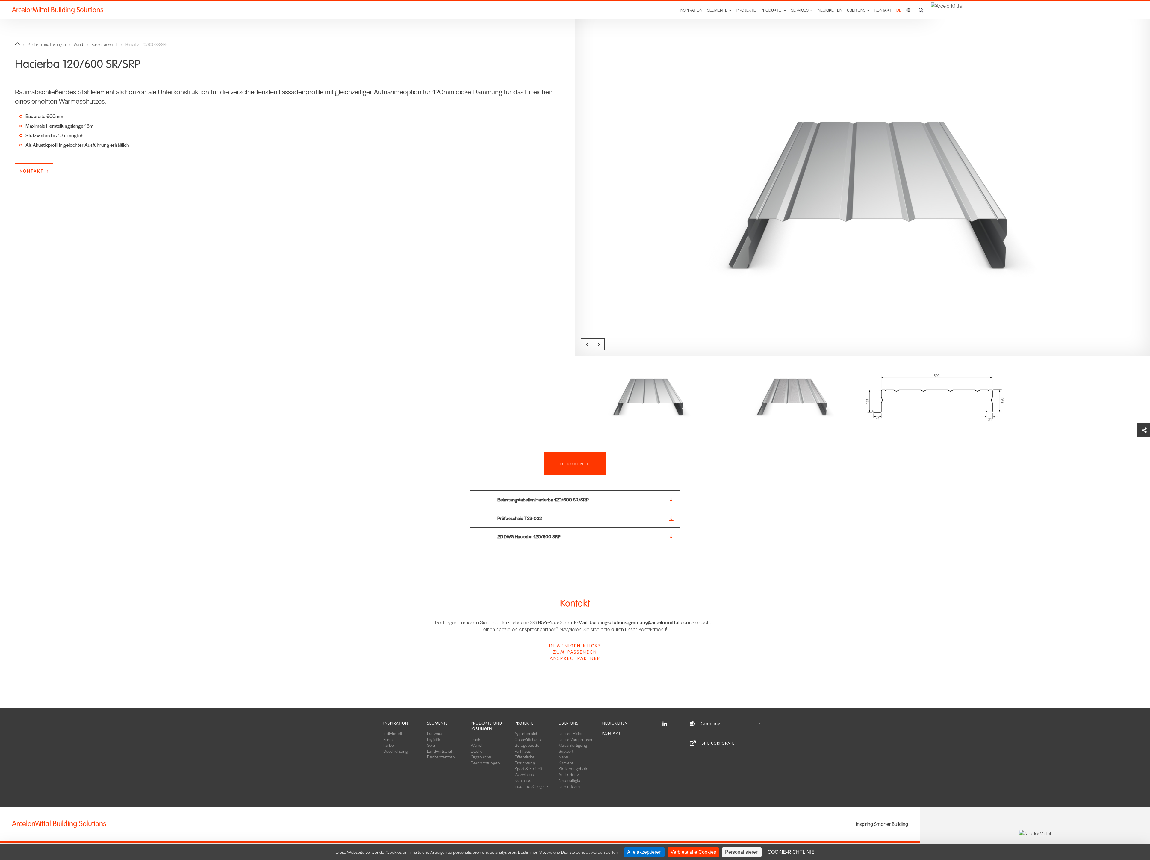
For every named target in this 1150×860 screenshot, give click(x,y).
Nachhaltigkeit (571, 780)
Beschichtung (395, 751)
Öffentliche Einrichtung (525, 760)
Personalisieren (742, 852)
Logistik (433, 739)
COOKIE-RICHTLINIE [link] (791, 852)
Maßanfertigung (573, 745)
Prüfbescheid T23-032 (519, 518)
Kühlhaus (523, 780)
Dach (475, 739)
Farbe (388, 745)
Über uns (569, 723)
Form (388, 739)
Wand (78, 44)
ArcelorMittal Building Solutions (57, 10)
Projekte (746, 10)
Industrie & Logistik (532, 786)
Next (599, 344)
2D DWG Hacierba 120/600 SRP (529, 536)
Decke (477, 751)
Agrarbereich (526, 733)
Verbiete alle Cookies (693, 852)
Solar (431, 745)
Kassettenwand (104, 44)
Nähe (563, 757)
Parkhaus (435, 733)
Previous (587, 344)
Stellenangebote (573, 768)
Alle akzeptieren (644, 852)
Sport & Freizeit (528, 768)
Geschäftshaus (528, 739)
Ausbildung (569, 774)
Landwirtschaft (440, 751)
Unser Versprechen (576, 739)
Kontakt (883, 10)
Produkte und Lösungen (47, 44)
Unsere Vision (571, 733)
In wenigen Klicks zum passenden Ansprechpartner (575, 652)
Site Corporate (718, 743)
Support (566, 751)
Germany (710, 723)
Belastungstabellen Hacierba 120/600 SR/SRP (543, 499)
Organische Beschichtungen (485, 760)
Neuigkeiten (830, 10)
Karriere (566, 763)
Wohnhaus (524, 774)
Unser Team (569, 786)
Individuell (392, 733)
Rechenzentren (441, 757)
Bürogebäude (527, 745)
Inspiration (691, 10)
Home (17, 44)
